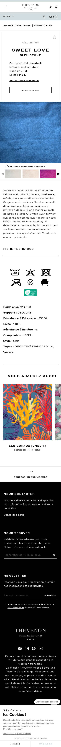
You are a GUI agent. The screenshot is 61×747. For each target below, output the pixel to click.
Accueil (7, 16)
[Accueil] (30, 7)
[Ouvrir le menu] (5, 7)
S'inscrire (50, 595)
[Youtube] (41, 648)
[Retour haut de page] (30, 702)
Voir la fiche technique (24, 80)
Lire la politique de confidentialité (17, 734)
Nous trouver (30, 90)
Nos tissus (23, 25)
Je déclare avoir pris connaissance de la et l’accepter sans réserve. (31, 606)
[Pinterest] (34, 648)
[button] (58, 173)
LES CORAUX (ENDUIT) (27, 446)
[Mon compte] (43, 16)
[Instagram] (27, 648)
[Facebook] (20, 648)
